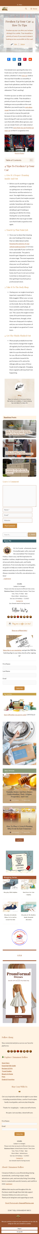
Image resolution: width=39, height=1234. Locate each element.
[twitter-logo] (14, 59)
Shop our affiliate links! (19, 630)
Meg (15, 44)
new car (24, 76)
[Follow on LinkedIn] (27, 617)
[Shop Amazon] (30, 617)
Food (6, 776)
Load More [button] (19, 840)
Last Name (6, 671)
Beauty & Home (7, 1074)
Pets (3, 1077)
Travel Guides (7, 1071)
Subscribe (19, 688)
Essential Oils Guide (9, 1066)
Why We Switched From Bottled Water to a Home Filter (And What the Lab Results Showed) (19, 432)
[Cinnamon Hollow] (5, 8)
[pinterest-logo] (24, 59)
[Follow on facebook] (21, 617)
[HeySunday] (19, 764)
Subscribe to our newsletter (12, 650)
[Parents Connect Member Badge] (19, 945)
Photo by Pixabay (19, 153)
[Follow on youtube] (18, 617)
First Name (6, 664)
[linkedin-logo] (19, 59)
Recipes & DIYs (7, 1068)
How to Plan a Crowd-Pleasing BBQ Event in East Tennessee (20, 827)
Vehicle (23, 44)
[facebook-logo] (8, 59)
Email (4, 678)
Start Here (5, 1063)
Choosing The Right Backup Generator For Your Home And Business (17, 471)
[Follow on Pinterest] (14, 617)
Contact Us (19, 601)
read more (7, 579)
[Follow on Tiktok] (11, 617)
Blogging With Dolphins (10, 892)
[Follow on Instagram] (8, 617)
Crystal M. (16, 800)
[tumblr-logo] (19, 64)
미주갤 (19, 955)
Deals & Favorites (8, 1079)
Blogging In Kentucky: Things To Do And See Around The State (10, 917)
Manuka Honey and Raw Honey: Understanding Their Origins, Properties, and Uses (19, 794)
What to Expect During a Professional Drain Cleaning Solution (19, 453)
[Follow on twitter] (24, 617)
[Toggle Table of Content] (30, 160)
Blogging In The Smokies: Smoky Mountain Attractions (28, 917)
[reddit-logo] (30, 59)
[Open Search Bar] (26, 8)
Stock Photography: (19, 1203)
